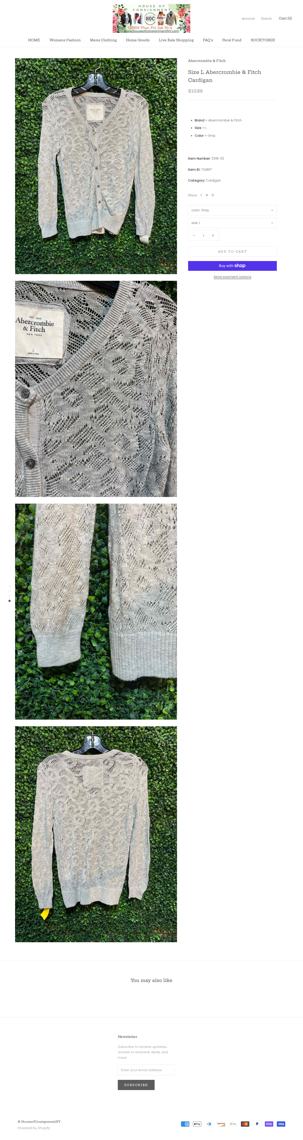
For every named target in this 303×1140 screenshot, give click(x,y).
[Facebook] (201, 195)
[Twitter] (207, 195)
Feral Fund (232, 40)
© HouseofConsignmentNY (39, 1121)
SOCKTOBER (263, 40)
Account (248, 18)
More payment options (232, 276)
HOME (34, 40)
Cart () (285, 18)
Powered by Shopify (34, 1128)
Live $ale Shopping (176, 40)
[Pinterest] (212, 195)
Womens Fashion (65, 40)
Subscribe (136, 1085)
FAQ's (208, 40)
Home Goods (138, 40)
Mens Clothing (103, 40)
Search (266, 18)
